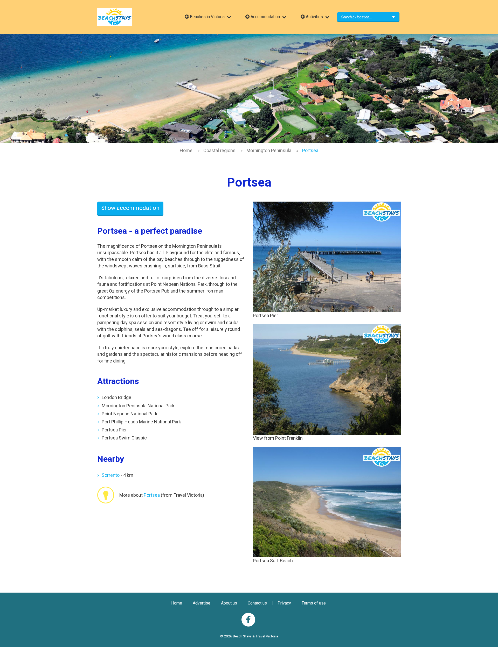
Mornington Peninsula (268, 150)
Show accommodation (130, 208)
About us (229, 603)
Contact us (257, 603)
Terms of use (314, 603)
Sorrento (111, 475)
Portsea (152, 495)
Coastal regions (219, 150)
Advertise (201, 603)
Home (186, 150)
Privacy (284, 603)
